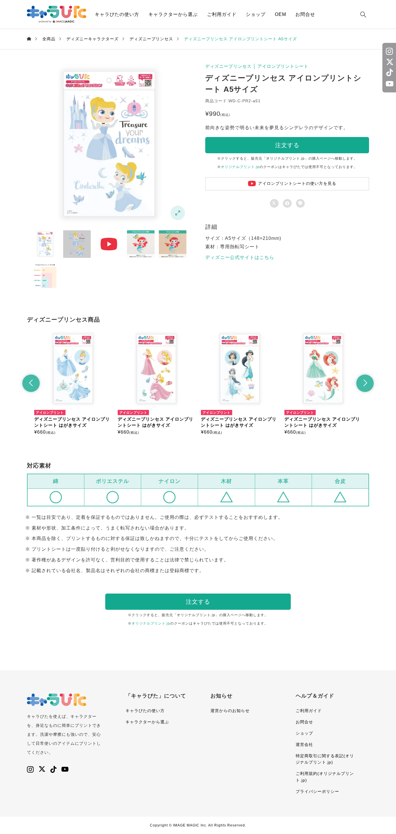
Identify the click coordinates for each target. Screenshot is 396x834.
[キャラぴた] (56, 14)
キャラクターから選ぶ (173, 14)
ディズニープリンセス (228, 66)
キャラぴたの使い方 (117, 14)
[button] (31, 383)
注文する (287, 145)
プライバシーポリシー (317, 791)
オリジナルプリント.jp (240, 167)
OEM (280, 14)
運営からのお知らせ (230, 710)
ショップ (256, 14)
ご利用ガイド (222, 14)
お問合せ (305, 14)
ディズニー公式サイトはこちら (239, 257)
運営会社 (304, 744)
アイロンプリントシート (282, 66)
